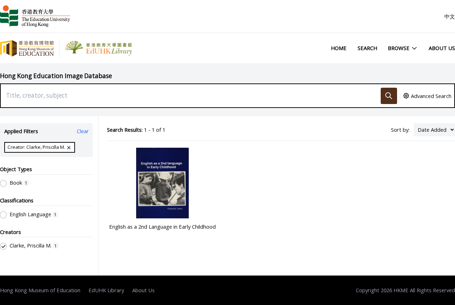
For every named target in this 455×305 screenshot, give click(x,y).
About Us (442, 47)
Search (367, 47)
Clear (83, 131)
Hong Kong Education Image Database (56, 76)
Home (339, 47)
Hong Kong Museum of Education (40, 290)
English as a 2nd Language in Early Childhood (162, 226)
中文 (449, 16)
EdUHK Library (106, 290)
